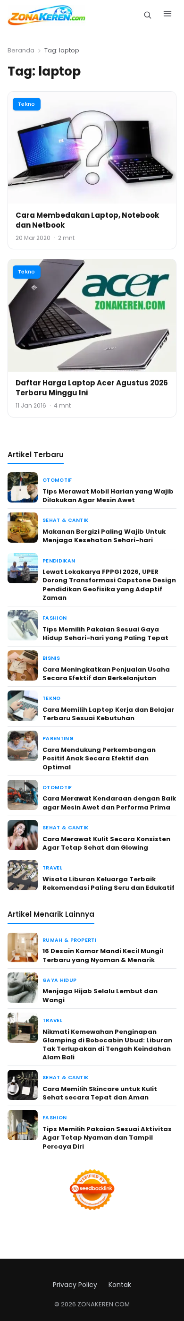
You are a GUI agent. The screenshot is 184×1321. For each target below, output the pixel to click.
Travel (52, 867)
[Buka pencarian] (147, 15)
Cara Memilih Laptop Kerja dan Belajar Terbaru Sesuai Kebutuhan (108, 714)
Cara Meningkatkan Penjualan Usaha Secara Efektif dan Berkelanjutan (106, 673)
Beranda (21, 50)
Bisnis (51, 658)
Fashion (54, 618)
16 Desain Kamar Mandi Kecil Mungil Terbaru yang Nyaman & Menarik (102, 955)
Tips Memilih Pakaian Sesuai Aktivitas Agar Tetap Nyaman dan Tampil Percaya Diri (107, 1138)
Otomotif (57, 480)
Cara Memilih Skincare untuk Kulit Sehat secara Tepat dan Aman (99, 1093)
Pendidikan (58, 560)
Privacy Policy (75, 1284)
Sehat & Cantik (65, 520)
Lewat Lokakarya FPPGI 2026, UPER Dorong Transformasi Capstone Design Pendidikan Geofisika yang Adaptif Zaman (109, 584)
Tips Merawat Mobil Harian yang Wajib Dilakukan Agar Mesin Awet (108, 495)
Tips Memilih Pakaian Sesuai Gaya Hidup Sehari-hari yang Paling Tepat (105, 633)
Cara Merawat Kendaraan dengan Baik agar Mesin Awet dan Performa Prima (109, 802)
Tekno (26, 104)
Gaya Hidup (59, 980)
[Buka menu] (167, 15)
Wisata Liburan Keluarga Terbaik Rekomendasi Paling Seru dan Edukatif (108, 883)
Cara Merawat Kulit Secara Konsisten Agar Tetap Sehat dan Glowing (106, 843)
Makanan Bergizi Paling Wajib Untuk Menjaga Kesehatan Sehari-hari (104, 536)
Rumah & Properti (69, 940)
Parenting (58, 738)
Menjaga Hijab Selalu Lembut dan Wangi (100, 995)
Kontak (120, 1284)
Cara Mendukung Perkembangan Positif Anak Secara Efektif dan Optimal (99, 758)
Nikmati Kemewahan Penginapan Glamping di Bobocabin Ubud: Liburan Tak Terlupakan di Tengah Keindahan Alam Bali (107, 1044)
